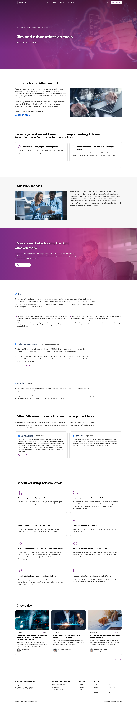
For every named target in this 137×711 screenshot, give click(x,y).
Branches (81, 687)
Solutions (110, 685)
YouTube (119, 701)
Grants (80, 690)
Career (79, 2)
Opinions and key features (26, 455)
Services (96, 685)
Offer (46, 2)
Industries (96, 687)
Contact (110, 692)
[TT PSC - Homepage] (20, 2)
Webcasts (96, 692)
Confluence (21, 439)
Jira (16, 299)
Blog (95, 690)
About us (81, 684)
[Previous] (116, 167)
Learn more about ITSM (23, 366)
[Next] (120, 167)
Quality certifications (57, 690)
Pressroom (111, 690)
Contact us (24, 265)
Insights (70, 2)
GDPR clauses (55, 687)
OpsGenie (116, 439)
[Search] (102, 2)
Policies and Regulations (58, 684)
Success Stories (58, 2)
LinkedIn (113, 701)
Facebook (107, 701)
